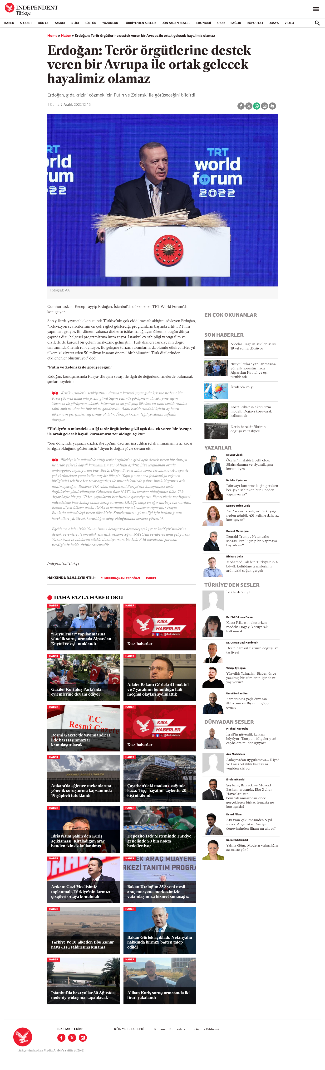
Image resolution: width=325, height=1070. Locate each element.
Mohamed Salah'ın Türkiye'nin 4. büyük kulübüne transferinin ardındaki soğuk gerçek (252, 567)
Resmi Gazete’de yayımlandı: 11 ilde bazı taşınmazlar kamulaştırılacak (81, 740)
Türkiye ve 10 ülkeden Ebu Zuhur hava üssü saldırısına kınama (82, 944)
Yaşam (59, 23)
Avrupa (151, 578)
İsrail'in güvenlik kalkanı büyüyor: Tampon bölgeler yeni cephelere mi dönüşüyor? (251, 739)
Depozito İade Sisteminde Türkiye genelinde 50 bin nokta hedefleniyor (159, 841)
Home (52, 36)
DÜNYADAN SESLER (176, 23)
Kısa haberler (139, 644)
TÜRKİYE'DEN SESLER (140, 23)
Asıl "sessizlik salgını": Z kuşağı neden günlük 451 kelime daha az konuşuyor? (252, 516)
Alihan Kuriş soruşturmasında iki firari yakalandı (158, 995)
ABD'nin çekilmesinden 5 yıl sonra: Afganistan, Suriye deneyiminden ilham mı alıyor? (251, 824)
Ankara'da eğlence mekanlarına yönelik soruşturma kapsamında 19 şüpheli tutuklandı (81, 791)
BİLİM (75, 23)
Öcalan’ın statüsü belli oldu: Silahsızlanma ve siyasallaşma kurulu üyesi (249, 465)
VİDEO (289, 23)
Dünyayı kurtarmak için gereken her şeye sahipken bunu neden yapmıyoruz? (252, 490)
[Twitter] (72, 1038)
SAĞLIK (236, 23)
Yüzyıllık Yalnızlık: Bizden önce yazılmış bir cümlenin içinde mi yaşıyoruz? (251, 678)
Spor (221, 23)
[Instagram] (83, 1038)
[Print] (272, 106)
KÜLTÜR (90, 23)
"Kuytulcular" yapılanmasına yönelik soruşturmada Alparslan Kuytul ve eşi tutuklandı (81, 639)
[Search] (317, 23)
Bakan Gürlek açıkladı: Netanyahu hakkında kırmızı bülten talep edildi (159, 942)
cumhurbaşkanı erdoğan (120, 578)
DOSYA (274, 23)
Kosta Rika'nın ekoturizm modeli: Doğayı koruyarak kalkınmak (251, 412)
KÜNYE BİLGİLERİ (129, 1029)
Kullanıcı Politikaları (169, 1029)
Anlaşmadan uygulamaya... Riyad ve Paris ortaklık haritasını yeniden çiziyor (253, 764)
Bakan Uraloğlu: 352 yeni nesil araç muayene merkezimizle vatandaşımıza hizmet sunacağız (158, 892)
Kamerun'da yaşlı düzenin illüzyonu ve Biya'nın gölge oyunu (247, 703)
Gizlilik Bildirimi (206, 1029)
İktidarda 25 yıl (243, 387)
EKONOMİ (203, 23)
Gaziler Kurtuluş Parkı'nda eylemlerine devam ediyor (76, 692)
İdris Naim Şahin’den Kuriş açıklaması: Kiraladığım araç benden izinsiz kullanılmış (78, 841)
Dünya (43, 23)
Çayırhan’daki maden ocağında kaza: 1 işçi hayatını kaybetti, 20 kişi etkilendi (157, 791)
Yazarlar (110, 23)
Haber (9, 23)
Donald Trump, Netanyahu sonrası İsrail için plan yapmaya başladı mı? (251, 541)
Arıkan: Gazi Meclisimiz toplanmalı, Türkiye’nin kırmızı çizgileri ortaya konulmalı (80, 892)
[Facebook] (61, 1038)
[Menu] (316, 9)
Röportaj (255, 23)
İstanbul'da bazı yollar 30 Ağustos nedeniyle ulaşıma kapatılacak (82, 995)
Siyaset (26, 23)
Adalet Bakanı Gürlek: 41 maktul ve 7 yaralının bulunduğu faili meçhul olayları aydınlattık (158, 690)
